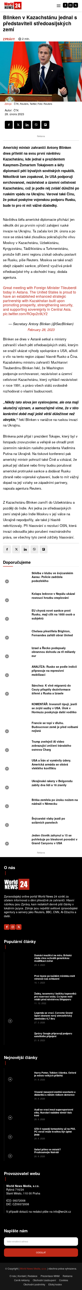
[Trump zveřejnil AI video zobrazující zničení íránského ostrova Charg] (16, 746)
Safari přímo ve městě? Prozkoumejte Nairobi (47, 1151)
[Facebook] (65, 5)
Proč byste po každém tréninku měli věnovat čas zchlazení (54, 977)
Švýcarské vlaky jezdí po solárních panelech (48, 820)
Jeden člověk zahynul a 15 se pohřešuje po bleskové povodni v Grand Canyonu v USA (54, 839)
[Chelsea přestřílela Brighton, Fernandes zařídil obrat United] (16, 634)
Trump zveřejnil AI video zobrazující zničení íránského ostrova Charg (51, 745)
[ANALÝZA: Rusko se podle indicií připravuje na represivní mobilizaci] (16, 671)
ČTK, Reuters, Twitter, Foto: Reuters (33, 103)
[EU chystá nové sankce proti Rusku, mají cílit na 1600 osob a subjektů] (16, 615)
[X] (75, 5)
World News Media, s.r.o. (33, 1268)
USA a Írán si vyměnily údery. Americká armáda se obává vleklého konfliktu (51, 764)
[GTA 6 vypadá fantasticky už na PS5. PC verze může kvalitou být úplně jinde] (18, 1133)
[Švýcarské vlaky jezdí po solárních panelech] (16, 821)
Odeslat (41, 1252)
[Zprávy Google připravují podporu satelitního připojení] (18, 1036)
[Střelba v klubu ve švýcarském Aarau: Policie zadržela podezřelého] (16, 578)
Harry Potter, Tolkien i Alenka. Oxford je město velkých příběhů (55, 1074)
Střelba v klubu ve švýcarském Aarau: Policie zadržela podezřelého (52, 577)
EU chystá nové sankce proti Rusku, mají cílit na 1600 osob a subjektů (53, 614)
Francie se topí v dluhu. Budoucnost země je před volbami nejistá (55, 727)
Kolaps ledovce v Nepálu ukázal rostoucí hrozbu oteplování (53, 596)
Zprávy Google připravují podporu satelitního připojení (53, 1035)
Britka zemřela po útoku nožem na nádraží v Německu (55, 802)
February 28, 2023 (41, 329)
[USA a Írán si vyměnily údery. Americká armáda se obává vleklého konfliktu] (16, 765)
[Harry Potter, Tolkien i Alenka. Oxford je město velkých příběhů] (18, 1075)
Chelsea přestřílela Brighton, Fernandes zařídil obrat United (52, 633)
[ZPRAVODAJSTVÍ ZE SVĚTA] (13, 5)
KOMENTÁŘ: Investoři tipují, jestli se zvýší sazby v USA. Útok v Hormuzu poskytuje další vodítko (54, 708)
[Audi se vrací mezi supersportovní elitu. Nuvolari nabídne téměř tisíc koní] (18, 1114)
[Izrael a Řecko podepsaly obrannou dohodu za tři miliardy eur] (16, 653)
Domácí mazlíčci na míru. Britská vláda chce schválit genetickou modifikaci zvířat (53, 958)
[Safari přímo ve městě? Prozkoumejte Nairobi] (18, 1152)
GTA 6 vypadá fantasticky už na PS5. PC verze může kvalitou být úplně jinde (55, 1131)
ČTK (16, 110)
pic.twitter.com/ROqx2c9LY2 (25, 313)
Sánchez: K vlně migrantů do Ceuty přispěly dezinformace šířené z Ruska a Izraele (51, 689)
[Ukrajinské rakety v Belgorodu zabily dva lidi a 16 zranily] (16, 784)
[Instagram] (70, 5)
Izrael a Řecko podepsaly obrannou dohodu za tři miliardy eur (53, 652)
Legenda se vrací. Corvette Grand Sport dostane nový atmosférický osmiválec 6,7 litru (53, 1015)
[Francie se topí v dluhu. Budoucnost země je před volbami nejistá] (16, 728)
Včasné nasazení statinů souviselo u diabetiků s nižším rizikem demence (54, 1093)
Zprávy (9, 39)
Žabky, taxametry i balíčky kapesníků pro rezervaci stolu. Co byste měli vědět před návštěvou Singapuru (55, 996)
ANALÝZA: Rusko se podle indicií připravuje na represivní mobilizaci (54, 670)
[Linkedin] (27, 125)
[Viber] (36, 125)
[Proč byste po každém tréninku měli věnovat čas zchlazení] (18, 978)
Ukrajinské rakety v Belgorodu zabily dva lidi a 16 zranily (52, 783)
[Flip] (45, 125)
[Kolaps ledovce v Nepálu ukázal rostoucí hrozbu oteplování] (16, 596)
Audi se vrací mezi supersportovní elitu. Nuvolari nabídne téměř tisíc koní (53, 1112)
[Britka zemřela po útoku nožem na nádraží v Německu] (16, 803)
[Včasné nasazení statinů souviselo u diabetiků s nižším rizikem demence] (18, 1094)
